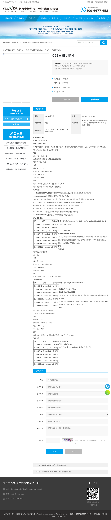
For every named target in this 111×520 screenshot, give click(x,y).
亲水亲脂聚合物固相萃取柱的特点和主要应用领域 (17, 148)
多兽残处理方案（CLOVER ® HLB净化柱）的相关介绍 (17, 164)
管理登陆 (97, 514)
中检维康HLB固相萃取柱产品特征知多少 (17, 153)
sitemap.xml (62, 516)
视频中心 (67, 18)
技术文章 (55, 18)
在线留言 (98, 2)
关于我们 (20, 18)
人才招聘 (79, 18)
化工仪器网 (51, 516)
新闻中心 (43, 18)
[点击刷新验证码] (67, 440)
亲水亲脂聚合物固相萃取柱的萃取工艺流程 (17, 143)
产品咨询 (66, 99)
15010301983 (107, 386)
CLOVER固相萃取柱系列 (34, 50)
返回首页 (90, 2)
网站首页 (8, 18)
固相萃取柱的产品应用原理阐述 (17, 169)
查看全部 (16, 124)
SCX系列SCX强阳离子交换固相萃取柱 (54, 465)
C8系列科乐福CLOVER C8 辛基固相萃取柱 (56, 472)
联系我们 (105, 2)
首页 (13, 50)
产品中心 (32, 18)
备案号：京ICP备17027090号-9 (80, 514)
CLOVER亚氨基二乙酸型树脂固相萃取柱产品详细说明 (17, 159)
